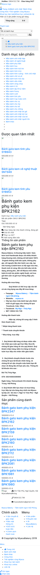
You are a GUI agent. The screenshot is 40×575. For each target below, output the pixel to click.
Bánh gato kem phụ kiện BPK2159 (19, 430)
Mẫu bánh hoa (11, 66)
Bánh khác (10, 122)
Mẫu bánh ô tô (12, 86)
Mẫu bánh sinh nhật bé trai (16, 114)
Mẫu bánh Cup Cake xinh (16, 99)
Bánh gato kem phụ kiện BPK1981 (19, 472)
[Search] (30, 35)
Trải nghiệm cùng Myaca (20, 12)
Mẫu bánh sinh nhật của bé (17, 117)
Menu (2, 544)
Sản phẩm (31, 516)
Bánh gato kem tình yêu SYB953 (16, 190)
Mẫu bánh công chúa (14, 84)
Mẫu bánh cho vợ (13, 101)
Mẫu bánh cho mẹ (13, 104)
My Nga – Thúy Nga (23, 308)
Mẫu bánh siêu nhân (14, 81)
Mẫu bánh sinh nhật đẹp (15, 58)
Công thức (4, 12)
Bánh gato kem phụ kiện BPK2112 (19, 451)
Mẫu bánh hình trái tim (15, 68)
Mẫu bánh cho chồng (14, 109)
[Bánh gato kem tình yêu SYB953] (7, 182)
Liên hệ (31, 14)
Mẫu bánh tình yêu (13, 96)
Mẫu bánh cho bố (13, 106)
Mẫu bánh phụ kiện (15, 44)
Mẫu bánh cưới (12, 94)
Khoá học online (21, 14)
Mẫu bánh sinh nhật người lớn (18, 119)
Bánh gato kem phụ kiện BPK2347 (19, 409)
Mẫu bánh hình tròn (13, 71)
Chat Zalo (5, 574)
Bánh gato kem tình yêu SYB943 (16, 150)
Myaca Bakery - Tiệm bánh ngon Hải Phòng (19, 508)
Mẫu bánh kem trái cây (15, 79)
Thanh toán (4, 26)
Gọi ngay (5, 571)
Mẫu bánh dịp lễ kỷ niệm (16, 89)
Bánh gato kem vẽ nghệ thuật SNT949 (19, 170)
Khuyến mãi (32, 519)
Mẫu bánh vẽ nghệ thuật (15, 61)
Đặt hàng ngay (9, 227)
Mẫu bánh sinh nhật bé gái (16, 111)
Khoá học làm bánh (7, 14)
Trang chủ (6, 9)
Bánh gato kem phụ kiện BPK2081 (19, 461)
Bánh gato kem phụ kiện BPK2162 (19, 420)
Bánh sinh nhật (16, 9)
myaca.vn (19, 298)
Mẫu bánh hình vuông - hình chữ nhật (21, 74)
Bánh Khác (27, 9)
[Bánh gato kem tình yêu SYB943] (7, 142)
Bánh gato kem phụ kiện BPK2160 (19, 441)
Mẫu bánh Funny (12, 91)
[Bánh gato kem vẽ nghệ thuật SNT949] (7, 162)
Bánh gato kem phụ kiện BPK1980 (19, 482)
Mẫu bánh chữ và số (14, 76)
